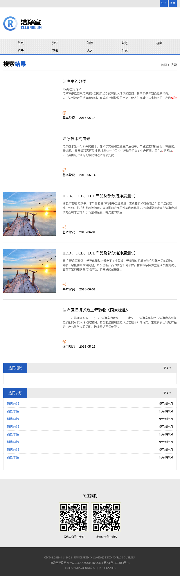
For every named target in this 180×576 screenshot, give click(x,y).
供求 (125, 50)
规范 (125, 43)
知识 (90, 43)
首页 (21, 43)
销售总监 (13, 403)
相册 (21, 50)
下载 (55, 50)
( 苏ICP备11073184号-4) (116, 562)
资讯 (55, 43)
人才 (90, 50)
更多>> (167, 368)
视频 (159, 43)
